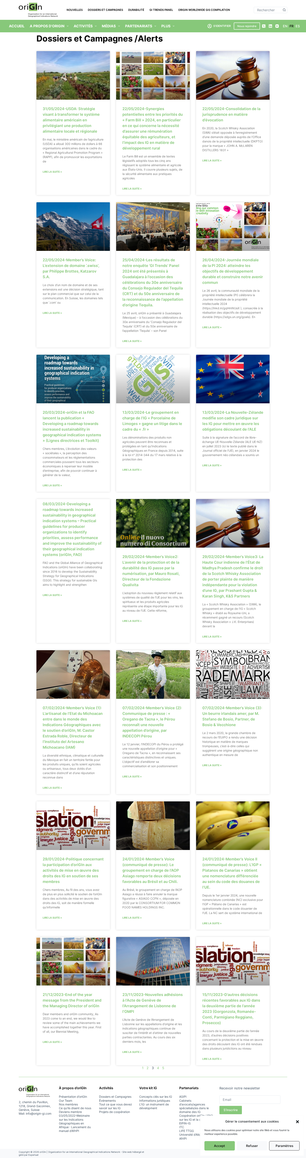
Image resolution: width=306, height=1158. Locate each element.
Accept (219, 1146)
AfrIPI (183, 1138)
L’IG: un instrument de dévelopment (154, 1106)
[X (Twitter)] (263, 26)
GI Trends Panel (161, 9)
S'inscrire (231, 1110)
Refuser (252, 1146)
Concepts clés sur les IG (155, 1096)
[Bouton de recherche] (284, 10)
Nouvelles (75, 9)
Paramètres (284, 1146)
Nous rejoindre (246, 26)
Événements (107, 1100)
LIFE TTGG (186, 1131)
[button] (297, 1122)
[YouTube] (277, 26)
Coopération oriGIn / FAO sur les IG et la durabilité (196, 1117)
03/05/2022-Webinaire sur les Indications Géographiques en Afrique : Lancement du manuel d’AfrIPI (75, 1123)
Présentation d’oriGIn (73, 1096)
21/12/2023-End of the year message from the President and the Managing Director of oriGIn (72, 1000)
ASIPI (183, 1096)
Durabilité (136, 9)
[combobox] (267, 10)
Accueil (17, 26)
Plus (165, 26)
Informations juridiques (154, 1100)
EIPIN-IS (185, 1123)
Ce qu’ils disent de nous (75, 1108)
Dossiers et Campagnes (105, 9)
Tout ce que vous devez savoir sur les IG (115, 1106)
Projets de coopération (114, 1112)
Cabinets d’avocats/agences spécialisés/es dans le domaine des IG (194, 1106)
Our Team (65, 1100)
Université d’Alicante (192, 1134)
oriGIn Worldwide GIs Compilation (204, 9)
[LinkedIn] (270, 26)
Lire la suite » (52, 171)
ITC (181, 1127)
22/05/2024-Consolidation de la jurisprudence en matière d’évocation (231, 114)
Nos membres (68, 1104)
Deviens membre (70, 1112)
